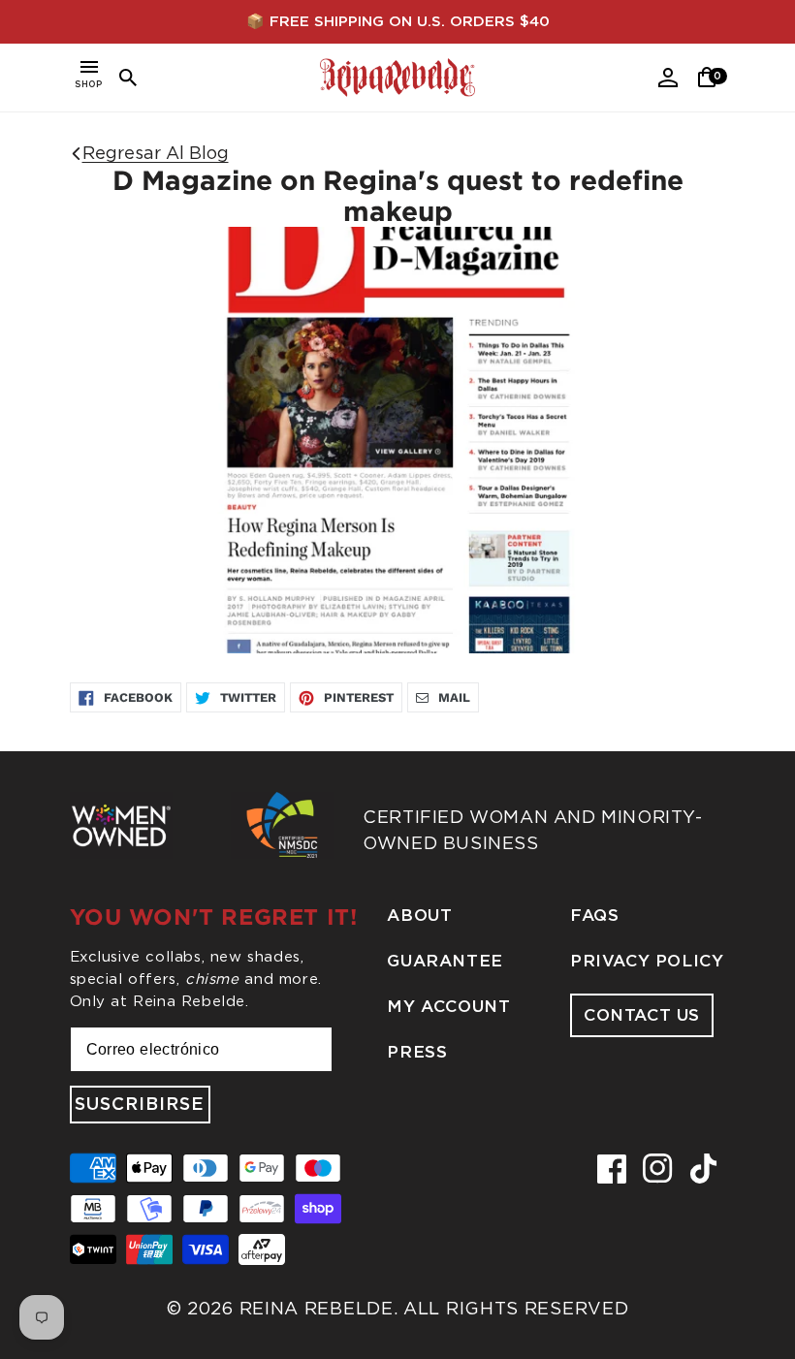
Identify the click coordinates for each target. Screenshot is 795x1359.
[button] (89, 77)
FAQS (594, 915)
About (419, 915)
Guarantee (444, 961)
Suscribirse (140, 1105)
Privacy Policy (646, 961)
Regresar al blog (155, 152)
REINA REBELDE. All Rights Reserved (434, 1308)
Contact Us (642, 1015)
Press (417, 1052)
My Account (448, 1006)
